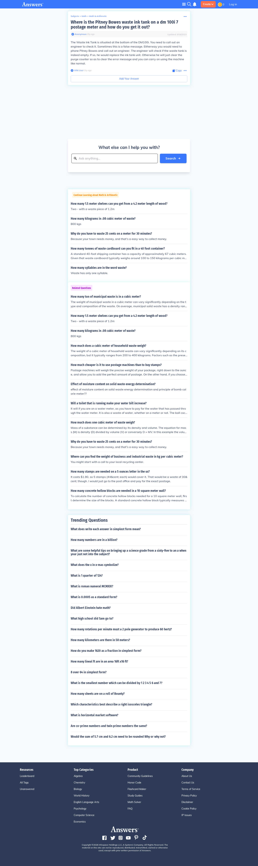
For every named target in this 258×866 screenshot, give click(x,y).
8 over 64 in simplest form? (89, 672)
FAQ (130, 808)
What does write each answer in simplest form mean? (106, 529)
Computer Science (84, 815)
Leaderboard (27, 776)
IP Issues (186, 815)
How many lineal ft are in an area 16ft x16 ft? (99, 661)
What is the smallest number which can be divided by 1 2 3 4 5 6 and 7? (116, 683)
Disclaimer (187, 802)
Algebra (78, 776)
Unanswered (27, 789)
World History (81, 795)
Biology (78, 789)
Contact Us (187, 782)
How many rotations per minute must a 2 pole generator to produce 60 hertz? (121, 629)
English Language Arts (86, 802)
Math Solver (134, 802)
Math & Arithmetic (98, 16)
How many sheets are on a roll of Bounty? (98, 694)
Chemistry (79, 782)
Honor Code (134, 782)
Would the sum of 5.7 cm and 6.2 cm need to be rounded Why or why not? (118, 737)
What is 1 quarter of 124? (87, 576)
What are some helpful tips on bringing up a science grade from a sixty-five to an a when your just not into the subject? (128, 552)
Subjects (75, 16)
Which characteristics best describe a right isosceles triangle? (111, 704)
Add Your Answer (129, 78)
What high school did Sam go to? (92, 618)
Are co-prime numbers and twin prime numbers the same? (109, 726)
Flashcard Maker (137, 789)
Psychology (80, 808)
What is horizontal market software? (94, 715)
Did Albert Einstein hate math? (91, 608)
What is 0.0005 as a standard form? (94, 597)
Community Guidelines (140, 776)
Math (84, 16)
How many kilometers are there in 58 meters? (100, 640)
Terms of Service (190, 789)
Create (207, 4)
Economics (80, 821)
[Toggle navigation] (184, 4)
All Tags (24, 782)
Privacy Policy (189, 795)
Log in (233, 4)
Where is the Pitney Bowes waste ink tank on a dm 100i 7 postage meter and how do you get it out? (124, 24)
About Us (186, 776)
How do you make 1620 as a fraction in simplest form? (106, 651)
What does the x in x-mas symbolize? (95, 565)
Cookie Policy (188, 808)
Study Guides (135, 795)
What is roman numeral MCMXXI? (92, 586)
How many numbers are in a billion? (94, 540)
